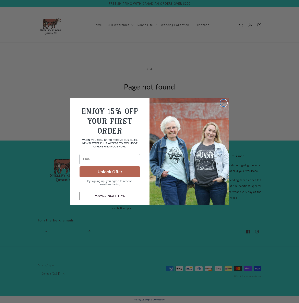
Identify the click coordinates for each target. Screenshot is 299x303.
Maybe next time (110, 195)
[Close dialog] (223, 103)
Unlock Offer (110, 172)
